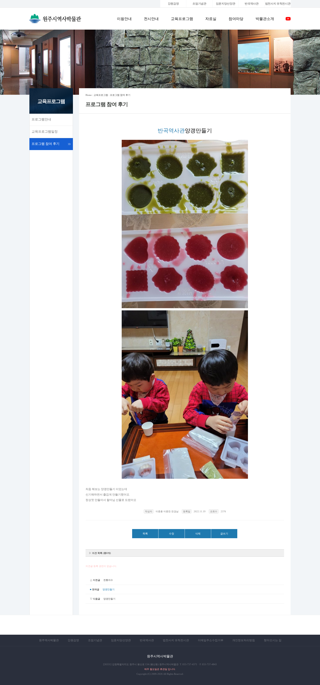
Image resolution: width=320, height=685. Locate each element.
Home (89, 95)
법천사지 (278, 3)
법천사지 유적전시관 (176, 640)
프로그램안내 (41, 119)
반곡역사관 (251, 3)
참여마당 (236, 19)
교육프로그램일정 (45, 131)
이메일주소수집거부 (210, 640)
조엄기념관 (199, 3)
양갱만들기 (109, 598)
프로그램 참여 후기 (45, 143)
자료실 (210, 19)
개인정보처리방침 (243, 640)
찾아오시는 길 (272, 640)
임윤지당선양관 (225, 3)
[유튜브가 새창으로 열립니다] (288, 20)
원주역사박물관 (49, 640)
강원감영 (173, 3)
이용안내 (124, 19)
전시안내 (151, 19)
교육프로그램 (182, 19)
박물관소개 (265, 19)
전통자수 (108, 580)
